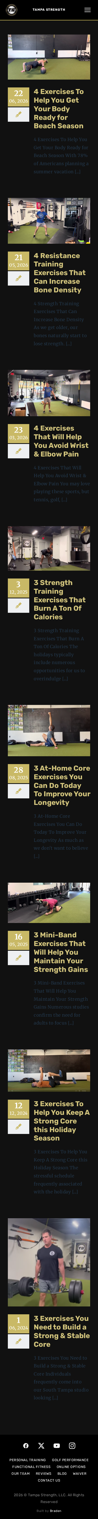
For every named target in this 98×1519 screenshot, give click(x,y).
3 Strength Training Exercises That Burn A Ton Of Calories (60, 599)
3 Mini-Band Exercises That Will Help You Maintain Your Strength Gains (61, 952)
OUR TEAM (20, 1474)
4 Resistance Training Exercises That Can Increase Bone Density (60, 272)
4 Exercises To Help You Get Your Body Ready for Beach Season (59, 108)
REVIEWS (43, 1474)
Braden (55, 1511)
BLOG (62, 1474)
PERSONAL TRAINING (27, 1460)
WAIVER (80, 1474)
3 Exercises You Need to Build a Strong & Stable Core (62, 1331)
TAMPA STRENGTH (49, 10)
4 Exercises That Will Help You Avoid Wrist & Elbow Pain (61, 441)
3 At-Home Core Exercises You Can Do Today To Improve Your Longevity (62, 785)
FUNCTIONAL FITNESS (31, 1467)
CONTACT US (49, 1480)
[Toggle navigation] (87, 10)
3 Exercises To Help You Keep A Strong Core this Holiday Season (62, 1120)
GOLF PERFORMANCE (70, 1460)
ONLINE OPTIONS (71, 1467)
